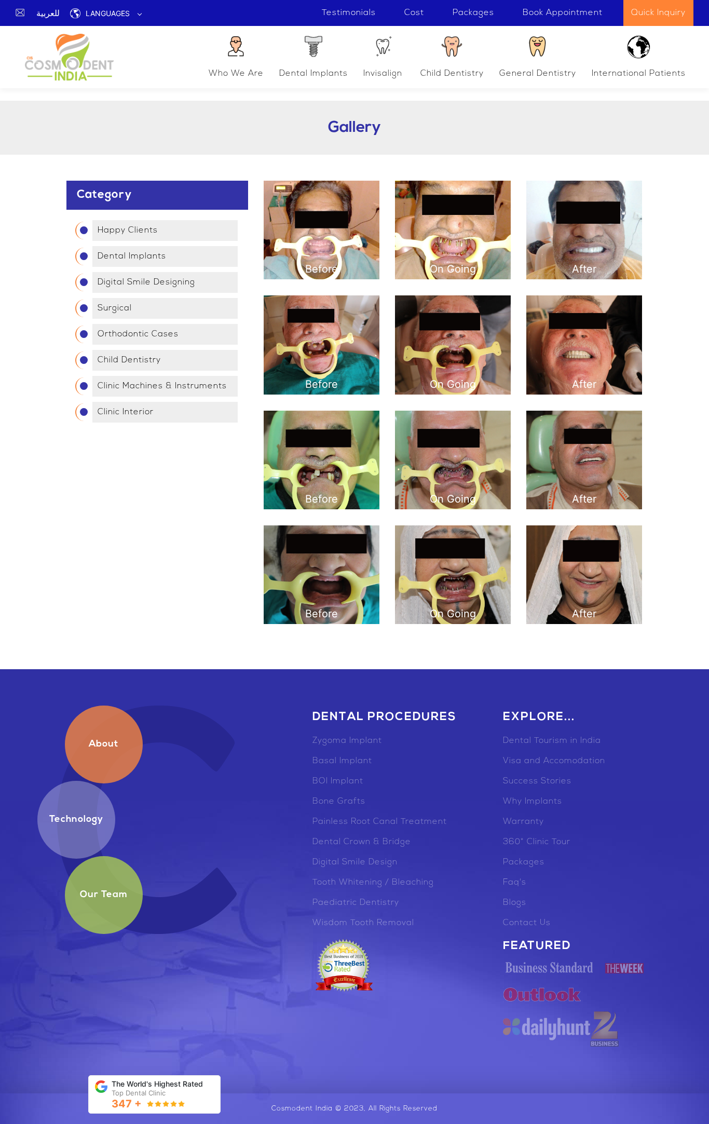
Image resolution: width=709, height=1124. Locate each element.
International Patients (639, 74)
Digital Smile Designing (146, 282)
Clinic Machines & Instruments (162, 386)
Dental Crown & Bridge (361, 842)
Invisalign (382, 74)
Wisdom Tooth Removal (363, 923)
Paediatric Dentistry (355, 903)
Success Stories (537, 781)
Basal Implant (342, 761)
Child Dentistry (452, 74)
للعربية (48, 13)
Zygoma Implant (347, 741)
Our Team (104, 895)
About (103, 744)
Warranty (523, 822)
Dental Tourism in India (552, 741)
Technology (76, 819)
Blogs (514, 903)
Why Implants (532, 801)
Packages (523, 862)
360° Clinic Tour (536, 842)
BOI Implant (337, 781)
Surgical (115, 308)
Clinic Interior (126, 412)
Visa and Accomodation (554, 761)
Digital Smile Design (355, 862)
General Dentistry (537, 74)
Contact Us (527, 923)
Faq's (514, 882)
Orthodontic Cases (138, 334)
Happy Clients (128, 230)
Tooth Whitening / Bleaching (373, 882)
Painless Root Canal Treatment (379, 822)
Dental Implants (313, 74)
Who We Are (236, 74)
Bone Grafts (338, 801)
